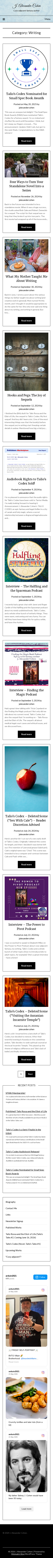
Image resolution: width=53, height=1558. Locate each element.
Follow (42, 1277)
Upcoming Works (14, 1250)
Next (30, 1074)
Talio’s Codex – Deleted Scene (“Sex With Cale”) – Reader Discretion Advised (26, 820)
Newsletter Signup (14, 1221)
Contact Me (11, 1208)
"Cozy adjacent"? (13, 1256)
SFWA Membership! (15, 1093)
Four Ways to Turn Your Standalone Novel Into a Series (26, 186)
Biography (11, 1202)
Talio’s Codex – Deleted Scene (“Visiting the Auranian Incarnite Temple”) (26, 1016)
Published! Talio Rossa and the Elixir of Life (26, 1111)
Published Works (13, 1227)
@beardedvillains (28, 1358)
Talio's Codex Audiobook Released (22, 1151)
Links (8, 1214)
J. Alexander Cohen (27, 6)
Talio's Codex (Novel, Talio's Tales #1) (23, 1244)
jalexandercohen (26, 107)
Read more (26, 141)
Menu (47, 19)
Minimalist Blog (18, 1554)
